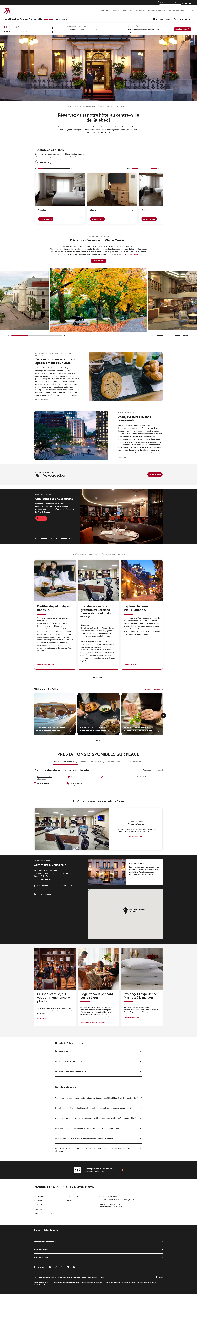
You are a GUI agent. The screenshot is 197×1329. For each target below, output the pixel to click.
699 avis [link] (64, 19)
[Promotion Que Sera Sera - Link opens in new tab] (142, 714)
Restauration (127, 10)
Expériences (140, 10)
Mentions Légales (129, 1282)
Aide (44, 1285)
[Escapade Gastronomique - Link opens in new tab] (98, 714)
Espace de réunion (44, 783)
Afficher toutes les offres (151, 689)
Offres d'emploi (56, 1282)
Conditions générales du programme (91, 1282)
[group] (98, 516)
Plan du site (37, 1285)
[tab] (65, 762)
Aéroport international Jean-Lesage (51, 885)
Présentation (103, 10)
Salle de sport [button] (76, 783)
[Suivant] (163, 715)
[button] (170, 3)
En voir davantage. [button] (131, 254)
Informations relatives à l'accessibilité (70, 1071)
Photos (191, 10)
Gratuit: (109, 1204)
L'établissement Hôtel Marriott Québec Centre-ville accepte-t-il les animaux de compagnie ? (93, 1108)
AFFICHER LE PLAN (163, 19)
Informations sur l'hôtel (64, 1051)
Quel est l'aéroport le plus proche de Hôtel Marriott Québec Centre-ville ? (85, 1138)
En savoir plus (43, 162)
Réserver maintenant (44, 664)
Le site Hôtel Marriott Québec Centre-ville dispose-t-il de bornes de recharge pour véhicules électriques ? (92, 1149)
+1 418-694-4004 (183, 19)
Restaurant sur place (44, 777)
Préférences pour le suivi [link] (41, 1282)
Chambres (115, 10)
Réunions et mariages (177, 10)
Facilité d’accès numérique (145, 1282)
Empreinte (69, 1205)
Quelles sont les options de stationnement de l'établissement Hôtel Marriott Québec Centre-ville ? (95, 1118)
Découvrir (41, 518)
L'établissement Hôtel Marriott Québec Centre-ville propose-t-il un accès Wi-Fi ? (88, 1128)
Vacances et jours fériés (157, 10)
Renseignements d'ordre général (68, 1061)
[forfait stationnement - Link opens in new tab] (55, 714)
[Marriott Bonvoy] (188, 2)
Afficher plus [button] (105, 132)
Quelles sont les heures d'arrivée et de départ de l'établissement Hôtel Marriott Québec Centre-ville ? (96, 1098)
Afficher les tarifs (46, 219)
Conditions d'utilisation (70, 1282)
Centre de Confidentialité (113, 1282)
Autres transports (44, 894)
